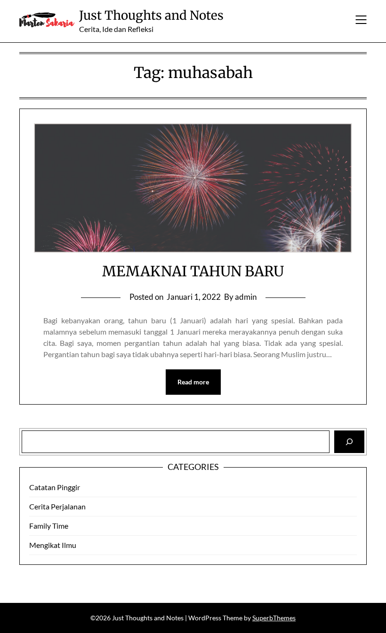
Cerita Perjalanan (57, 506)
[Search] (349, 441)
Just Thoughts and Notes (151, 15)
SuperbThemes (274, 618)
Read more (193, 382)
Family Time (48, 525)
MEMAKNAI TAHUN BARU (193, 271)
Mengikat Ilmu (52, 544)
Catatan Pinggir (54, 487)
